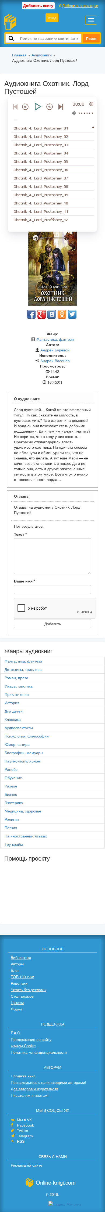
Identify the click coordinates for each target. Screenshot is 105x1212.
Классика (13, 719)
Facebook (25, 1125)
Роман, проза (16, 677)
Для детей (14, 711)
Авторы (17, 963)
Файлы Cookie (23, 1045)
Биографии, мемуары (24, 752)
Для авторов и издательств (34, 1088)
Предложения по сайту (31, 1039)
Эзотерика (14, 802)
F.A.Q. (16, 1032)
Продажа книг (23, 1075)
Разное (11, 786)
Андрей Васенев (54, 360)
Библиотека (21, 957)
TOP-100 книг (22, 976)
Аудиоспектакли (19, 727)
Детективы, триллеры (23, 669)
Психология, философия (27, 736)
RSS (20, 1141)
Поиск (91, 38)
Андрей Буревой (54, 350)
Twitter (22, 1130)
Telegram (25, 1136)
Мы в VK (24, 1120)
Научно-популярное (22, 761)
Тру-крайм (14, 844)
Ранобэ (11, 769)
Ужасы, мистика (19, 686)
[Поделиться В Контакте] (51, 314)
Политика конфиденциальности (39, 1052)
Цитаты (17, 1002)
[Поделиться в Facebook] (31, 314)
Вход (52, 17)
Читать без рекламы (28, 989)
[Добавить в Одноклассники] (62, 314)
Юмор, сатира (17, 744)
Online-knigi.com (56, 1182)
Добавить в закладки (80, 5)
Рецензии (19, 983)
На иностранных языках (26, 836)
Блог (15, 970)
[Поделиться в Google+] (41, 314)
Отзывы (22, 496)
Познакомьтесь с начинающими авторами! (48, 1082)
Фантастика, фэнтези (55, 339)
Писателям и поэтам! (29, 1095)
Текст (20, 534)
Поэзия (11, 827)
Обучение (13, 777)
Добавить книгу (38, 5)
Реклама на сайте (26, 1165)
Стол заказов (22, 996)
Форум (17, 1009)
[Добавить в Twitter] (72, 314)
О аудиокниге (27, 398)
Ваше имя (24, 581)
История (12, 702)
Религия (12, 819)
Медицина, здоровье (23, 811)
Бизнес (11, 794)
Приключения (17, 694)
